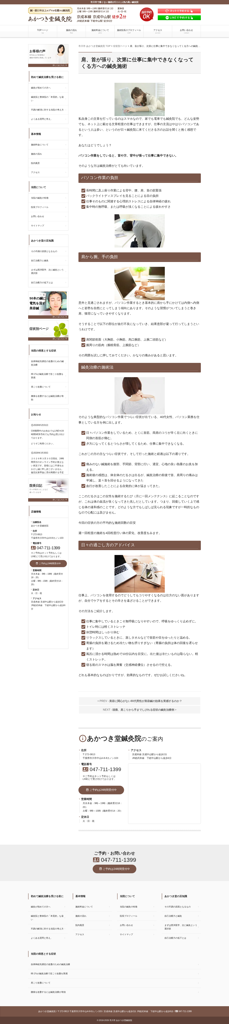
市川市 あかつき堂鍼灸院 (120, 1020)
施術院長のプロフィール (129, 31)
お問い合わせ (186, 31)
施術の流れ (71, 31)
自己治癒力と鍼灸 (39, 260)
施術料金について (100, 31)
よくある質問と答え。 (42, 119)
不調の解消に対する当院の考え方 (47, 109)
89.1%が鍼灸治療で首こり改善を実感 (47, 376)
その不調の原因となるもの (44, 251)
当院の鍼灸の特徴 (39, 198)
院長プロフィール (39, 207)
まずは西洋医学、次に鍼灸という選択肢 (47, 272)
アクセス (157, 31)
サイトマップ (37, 225)
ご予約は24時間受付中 (101, 789)
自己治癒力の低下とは (42, 282)
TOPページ (42, 31)
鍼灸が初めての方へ (41, 87)
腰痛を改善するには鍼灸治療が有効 (47, 398)
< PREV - (139, 701)
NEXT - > (139, 709)
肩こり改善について (41, 387)
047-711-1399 (102, 769)
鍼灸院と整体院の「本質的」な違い (47, 99)
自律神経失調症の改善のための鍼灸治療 (47, 363)
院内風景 (35, 163)
